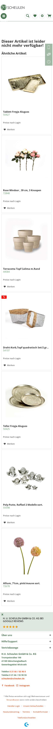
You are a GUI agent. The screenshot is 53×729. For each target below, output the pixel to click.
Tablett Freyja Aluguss (16, 113)
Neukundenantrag (11, 711)
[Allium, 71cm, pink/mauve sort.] (26, 553)
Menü (4, 16)
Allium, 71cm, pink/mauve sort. (21, 585)
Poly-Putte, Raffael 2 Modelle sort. (23, 506)
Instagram (24, 685)
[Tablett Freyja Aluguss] (26, 82)
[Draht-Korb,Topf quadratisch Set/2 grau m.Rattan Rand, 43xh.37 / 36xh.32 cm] (26, 318)
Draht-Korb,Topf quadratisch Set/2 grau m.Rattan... (26, 349)
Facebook (9, 685)
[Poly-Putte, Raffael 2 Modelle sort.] (26, 475)
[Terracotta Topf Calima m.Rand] (26, 239)
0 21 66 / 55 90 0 (18, 671)
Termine (26, 711)
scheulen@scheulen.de (12, 678)
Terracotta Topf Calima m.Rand (21, 270)
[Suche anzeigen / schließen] (28, 16)
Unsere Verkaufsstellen (33, 706)
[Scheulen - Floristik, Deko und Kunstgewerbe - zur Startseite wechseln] (13, 7)
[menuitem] (4, 16)
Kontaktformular (40, 711)
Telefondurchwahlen (27, 717)
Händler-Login (13, 706)
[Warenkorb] (49, 16)
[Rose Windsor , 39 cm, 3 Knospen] (26, 160)
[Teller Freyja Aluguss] (26, 396)
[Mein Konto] (42, 16)
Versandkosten (12, 700)
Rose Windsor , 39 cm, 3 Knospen (22, 192)
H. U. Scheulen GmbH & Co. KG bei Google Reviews (23, 620)
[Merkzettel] (35, 16)
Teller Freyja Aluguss (15, 427)
